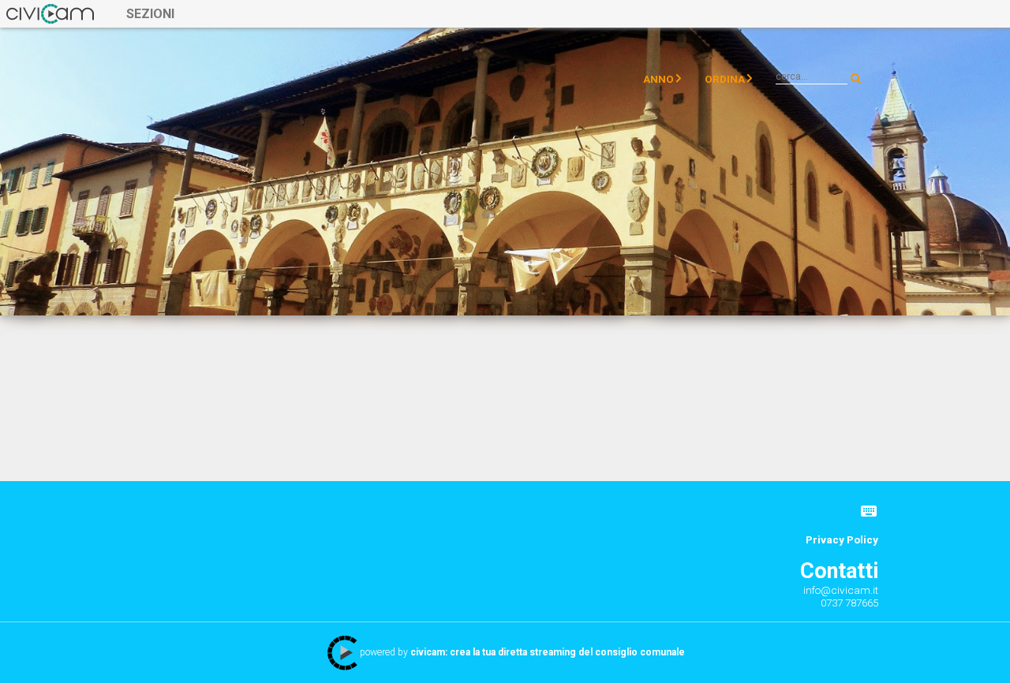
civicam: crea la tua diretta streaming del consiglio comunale (547, 652)
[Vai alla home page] (50, 13)
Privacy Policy (842, 539)
